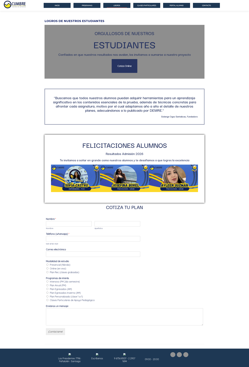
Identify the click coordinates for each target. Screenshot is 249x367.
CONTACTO (206, 5)
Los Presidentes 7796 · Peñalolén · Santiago (69, 360)
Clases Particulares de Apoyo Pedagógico (72, 300)
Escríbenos (97, 358)
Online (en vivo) (58, 268)
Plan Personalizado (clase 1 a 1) (66, 296)
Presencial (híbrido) (60, 264)
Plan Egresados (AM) (61, 289)
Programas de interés (57, 278)
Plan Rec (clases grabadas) (64, 272)
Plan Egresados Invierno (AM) (65, 292)
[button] (124, 66)
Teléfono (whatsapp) (57, 233)
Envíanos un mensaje (57, 306)
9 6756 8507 (120, 358)
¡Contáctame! (55, 331)
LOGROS (117, 5)
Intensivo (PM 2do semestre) (65, 281)
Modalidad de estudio (57, 261)
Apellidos (99, 228)
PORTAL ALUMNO (176, 5)
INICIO (57, 5)
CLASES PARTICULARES (146, 5)
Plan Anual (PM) (58, 285)
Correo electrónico (56, 249)
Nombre (51, 218)
